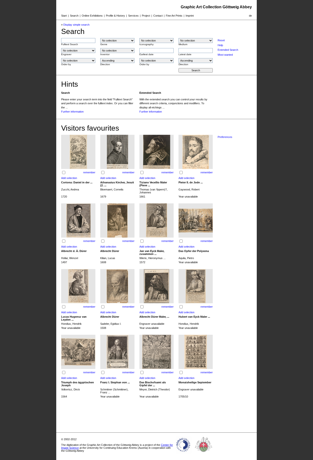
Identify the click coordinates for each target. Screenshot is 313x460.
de (250, 15)
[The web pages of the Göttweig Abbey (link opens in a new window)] (203, 453)
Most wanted (225, 54)
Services (133, 15)
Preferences (225, 137)
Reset (221, 40)
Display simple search (76, 24)
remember (89, 172)
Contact (158, 15)
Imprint (190, 15)
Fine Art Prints (174, 15)
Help (220, 45)
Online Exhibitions (92, 15)
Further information (72, 111)
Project (146, 15)
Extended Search (228, 49)
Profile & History (115, 15)
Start (64, 15)
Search (74, 15)
